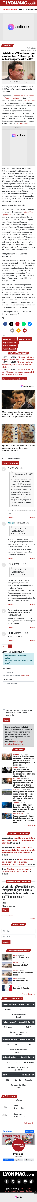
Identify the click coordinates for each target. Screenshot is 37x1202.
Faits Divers (16, 778)
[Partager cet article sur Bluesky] (30, 324)
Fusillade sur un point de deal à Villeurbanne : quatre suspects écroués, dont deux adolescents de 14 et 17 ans (18, 372)
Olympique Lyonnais (20, 980)
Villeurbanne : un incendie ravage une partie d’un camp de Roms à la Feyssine (18, 358)
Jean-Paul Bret (29, 101)
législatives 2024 (10, 342)
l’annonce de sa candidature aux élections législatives (18, 97)
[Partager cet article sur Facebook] (5, 324)
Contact (21, 1191)
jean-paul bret (9, 339)
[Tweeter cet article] (11, 324)
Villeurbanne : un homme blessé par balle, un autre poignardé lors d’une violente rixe (17, 364)
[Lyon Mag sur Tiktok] (31, 1183)
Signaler (33, 517)
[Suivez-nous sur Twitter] (12, 1183)
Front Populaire (10, 345)
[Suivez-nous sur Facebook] (18, 1146)
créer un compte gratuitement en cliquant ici (14, 742)
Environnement (18, 814)
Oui (4, 899)
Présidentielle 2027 (20, 964)
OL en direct (17, 789)
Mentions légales (25, 1188)
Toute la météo (29, 1123)
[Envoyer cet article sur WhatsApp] (24, 324)
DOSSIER (15, 955)
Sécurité (15, 767)
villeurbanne (25, 339)
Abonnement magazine (10, 9)
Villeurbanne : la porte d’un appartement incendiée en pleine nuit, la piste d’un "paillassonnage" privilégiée (23, 783)
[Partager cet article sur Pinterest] (17, 324)
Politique (7, 45)
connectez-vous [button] (25, 676)
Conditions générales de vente (22, 1192)
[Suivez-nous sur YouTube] (25, 1183)
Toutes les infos (28, 825)
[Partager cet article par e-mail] (18, 330)
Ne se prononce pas (9, 906)
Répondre (11, 517)
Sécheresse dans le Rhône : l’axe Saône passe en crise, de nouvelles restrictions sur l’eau (24, 819)
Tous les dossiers (28, 994)
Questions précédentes (7, 916)
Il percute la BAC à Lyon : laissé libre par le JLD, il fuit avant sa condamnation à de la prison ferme (23, 807)
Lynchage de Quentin (21, 988)
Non (4, 903)
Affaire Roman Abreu (21, 957)
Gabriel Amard (22, 123)
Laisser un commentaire (10, 463)
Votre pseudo (7, 668)
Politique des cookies (11, 1191)
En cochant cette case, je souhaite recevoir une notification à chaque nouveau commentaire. (19, 712)
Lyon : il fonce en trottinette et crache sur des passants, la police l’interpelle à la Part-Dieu (18, 840)
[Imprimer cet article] (12, 330)
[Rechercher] (33, 3)
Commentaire (8, 679)
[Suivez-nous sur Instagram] (18, 1183)
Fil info (21, 9)
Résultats (33, 918)
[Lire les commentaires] (25, 330)
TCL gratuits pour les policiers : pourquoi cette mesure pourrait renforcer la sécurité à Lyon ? (24, 772)
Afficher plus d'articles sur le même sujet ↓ (14, 379)
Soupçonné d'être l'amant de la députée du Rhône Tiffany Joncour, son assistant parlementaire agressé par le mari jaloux (24, 760)
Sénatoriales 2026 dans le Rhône (23, 973)
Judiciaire (16, 754)
